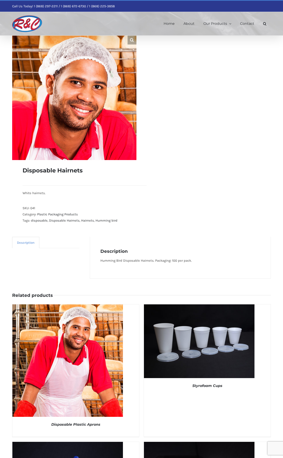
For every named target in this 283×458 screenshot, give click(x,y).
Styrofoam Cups (207, 386)
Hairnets (87, 220)
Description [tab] (25, 243)
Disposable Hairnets (64, 220)
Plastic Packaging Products (57, 214)
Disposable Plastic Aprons (75, 424)
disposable (39, 220)
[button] (265, 23)
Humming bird (106, 220)
